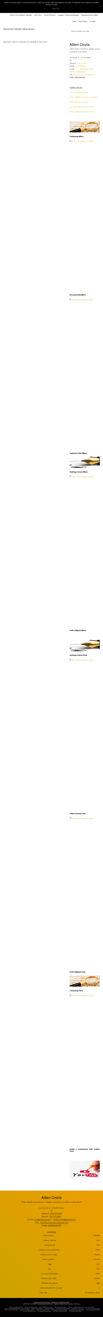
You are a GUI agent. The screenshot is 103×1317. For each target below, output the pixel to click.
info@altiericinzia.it (86, 69)
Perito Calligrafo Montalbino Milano (82, 112)
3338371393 (81, 63)
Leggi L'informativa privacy (42, 1302)
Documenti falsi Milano (78, 295)
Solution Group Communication (63, 1304)
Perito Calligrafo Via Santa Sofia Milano (84, 97)
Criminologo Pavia (76, 990)
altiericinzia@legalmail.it (78, 72)
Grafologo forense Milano (79, 472)
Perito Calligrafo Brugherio (79, 92)
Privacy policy (56, 9)
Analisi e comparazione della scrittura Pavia (85, 1150)
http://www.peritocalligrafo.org (84, 75)
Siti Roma (77, 1304)
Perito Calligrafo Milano (78, 630)
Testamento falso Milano (78, 453)
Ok (44, 9)
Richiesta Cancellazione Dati (60, 1302)
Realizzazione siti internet (45, 1304)
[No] (100, 6)
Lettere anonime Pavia (78, 813)
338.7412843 (80, 66)
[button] (98, 20)
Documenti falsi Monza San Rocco (82, 107)
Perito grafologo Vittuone (79, 102)
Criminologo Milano (77, 136)
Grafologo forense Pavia (78, 655)
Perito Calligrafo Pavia (77, 972)
